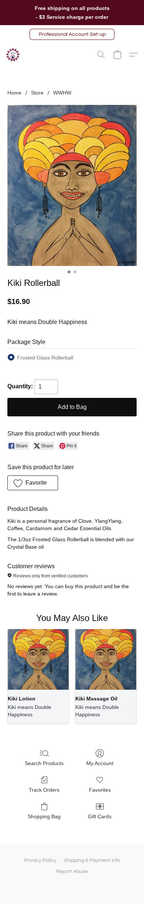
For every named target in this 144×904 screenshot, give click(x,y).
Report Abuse (72, 871)
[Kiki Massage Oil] (105, 659)
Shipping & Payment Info (92, 860)
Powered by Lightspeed (72, 884)
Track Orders (44, 790)
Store (37, 93)
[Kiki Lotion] (38, 659)
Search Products (44, 763)
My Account (99, 763)
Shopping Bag (44, 816)
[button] (72, 34)
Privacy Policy (40, 860)
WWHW (62, 93)
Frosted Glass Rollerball (45, 358)
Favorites (100, 790)
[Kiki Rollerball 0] (72, 185)
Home (14, 93)
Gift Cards (100, 816)
